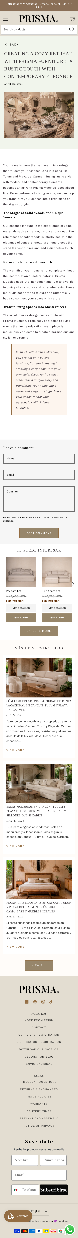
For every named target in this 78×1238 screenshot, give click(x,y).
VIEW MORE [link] (15, 750)
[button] (5, 19)
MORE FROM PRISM (39, 1020)
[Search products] (71, 29)
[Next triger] (69, 586)
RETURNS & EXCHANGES (39, 1089)
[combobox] (39, 30)
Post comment (39, 533)
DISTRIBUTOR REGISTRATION (39, 1042)
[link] (39, 678)
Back (14, 45)
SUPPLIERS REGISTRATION (38, 1034)
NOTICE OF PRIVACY (39, 1125)
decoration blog (39, 1056)
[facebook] (27, 1002)
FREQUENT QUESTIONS (39, 1082)
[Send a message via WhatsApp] (69, 1229)
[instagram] (43, 1002)
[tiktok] (51, 1002)
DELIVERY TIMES (39, 1111)
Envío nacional (39, 1064)
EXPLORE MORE (39, 631)
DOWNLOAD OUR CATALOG (39, 1049)
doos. (65, 1221)
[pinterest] (35, 1002)
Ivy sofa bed (14, 590)
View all (39, 965)
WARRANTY (39, 1103)
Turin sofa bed (51, 590)
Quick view (21, 617)
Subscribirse (54, 1190)
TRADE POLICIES (39, 1096)
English (36, 1211)
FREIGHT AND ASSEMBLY (39, 1118)
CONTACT (39, 1027)
